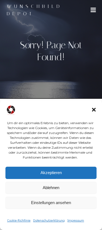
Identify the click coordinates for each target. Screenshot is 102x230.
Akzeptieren (51, 172)
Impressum (75, 220)
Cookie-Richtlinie (18, 220)
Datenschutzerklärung (49, 220)
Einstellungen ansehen (51, 202)
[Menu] (93, 10)
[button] (94, 109)
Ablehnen (51, 187)
